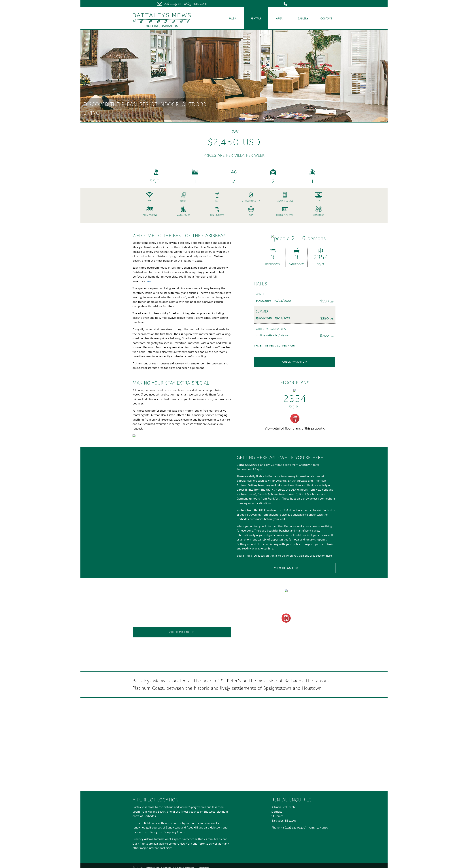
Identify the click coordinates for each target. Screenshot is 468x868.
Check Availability (294, 361)
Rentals (255, 18)
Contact (326, 18)
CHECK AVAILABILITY (182, 632)
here (148, 281)
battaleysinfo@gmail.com (184, 3)
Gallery (303, 18)
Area (279, 18)
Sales (232, 18)
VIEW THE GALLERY (286, 568)
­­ (288, 3)
